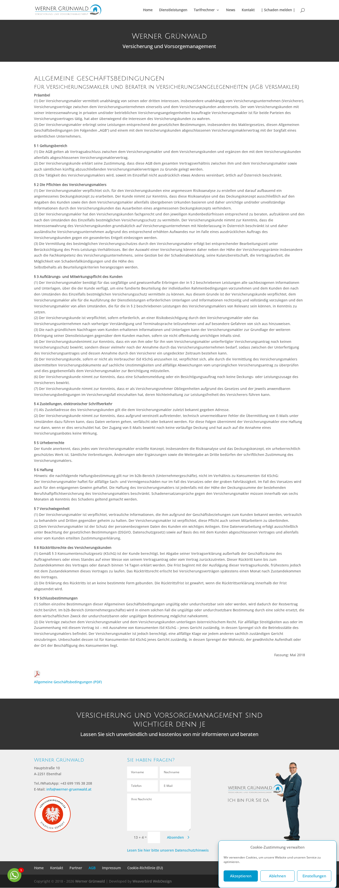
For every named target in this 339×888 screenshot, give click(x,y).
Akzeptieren (240, 876)
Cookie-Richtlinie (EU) (145, 867)
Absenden (175, 837)
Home (148, 10)
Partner (75, 867)
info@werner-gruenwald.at (68, 789)
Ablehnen (277, 876)
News (230, 10)
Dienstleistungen (173, 10)
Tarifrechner (204, 10)
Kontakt (248, 10)
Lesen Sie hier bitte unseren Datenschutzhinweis (168, 850)
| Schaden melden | (278, 10)
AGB (92, 867)
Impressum (111, 867)
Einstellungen (314, 876)
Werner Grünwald (90, 881)
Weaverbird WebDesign (152, 881)
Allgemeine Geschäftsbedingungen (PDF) (68, 682)
